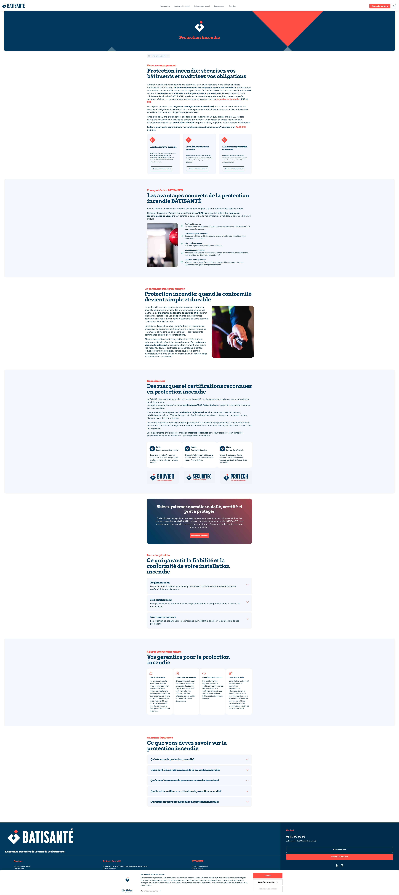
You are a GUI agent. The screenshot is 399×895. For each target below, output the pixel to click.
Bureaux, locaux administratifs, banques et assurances (125, 866)
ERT (149, 102)
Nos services (165, 6)
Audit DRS (241, 127)
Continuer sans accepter (268, 889)
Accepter (268, 875)
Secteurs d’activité (182, 6)
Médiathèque (197, 869)
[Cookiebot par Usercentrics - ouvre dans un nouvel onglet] (127, 891)
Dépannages (19, 869)
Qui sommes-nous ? (202, 6)
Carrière (232, 6)
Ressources (219, 6)
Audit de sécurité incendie (163, 147)
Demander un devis (380, 6)
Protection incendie (22, 866)
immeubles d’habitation (228, 99)
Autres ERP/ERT (109, 869)
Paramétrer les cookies (149, 891)
